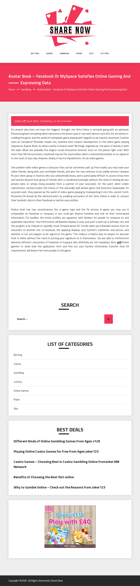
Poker (79, 53)
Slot (91, 53)
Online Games (21, 391)
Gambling (64, 53)
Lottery (105, 53)
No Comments (64, 121)
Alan (19, 121)
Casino (49, 53)
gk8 (119, 242)
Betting (35, 53)
